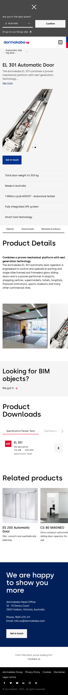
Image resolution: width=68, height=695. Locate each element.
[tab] (21, 431)
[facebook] (4, 683)
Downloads (28, 229)
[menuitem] (16, 42)
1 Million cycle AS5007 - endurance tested (30, 196)
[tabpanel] (34, 448)
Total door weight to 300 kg (22, 175)
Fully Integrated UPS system (22, 206)
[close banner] (34, 7)
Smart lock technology (18, 217)
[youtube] (17, 683)
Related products (50, 229)
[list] (34, 520)
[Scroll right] (59, 431)
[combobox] (18, 24)
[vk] (36, 683)
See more (8, 83)
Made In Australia (15, 185)
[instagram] (30, 683)
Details (10, 229)
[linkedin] (23, 683)
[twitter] (11, 683)
